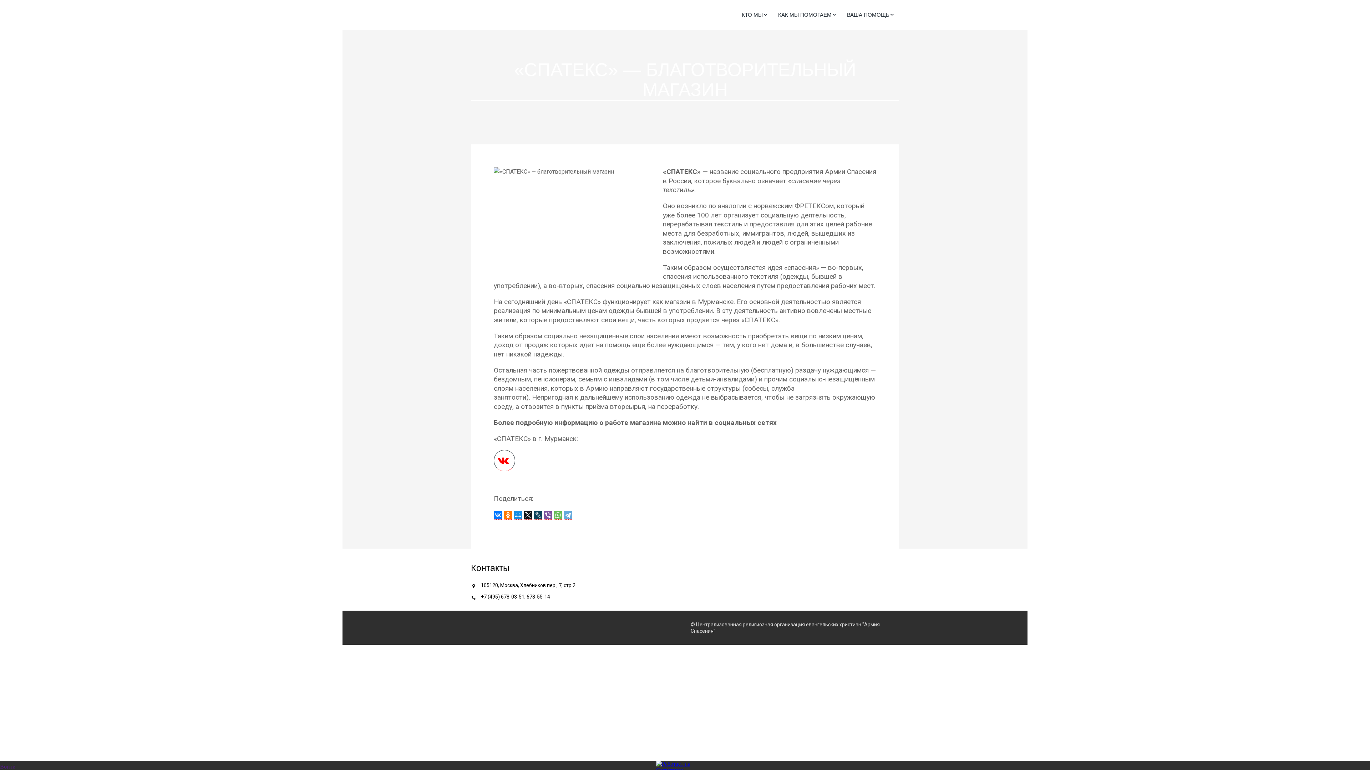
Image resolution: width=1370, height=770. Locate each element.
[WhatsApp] (558, 515)
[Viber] (548, 515)
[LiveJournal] (538, 515)
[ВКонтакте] (498, 515)
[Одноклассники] (508, 515)
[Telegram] (568, 515)
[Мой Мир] (518, 515)
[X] (528, 515)
